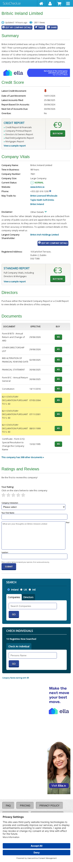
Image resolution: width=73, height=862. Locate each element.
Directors (28, 597)
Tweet (41, 27)
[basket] (59, 3)
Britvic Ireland (37, 204)
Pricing (25, 805)
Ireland (15, 589)
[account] (50, 3)
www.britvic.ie (37, 186)
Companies (14, 597)
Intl (34, 589)
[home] (41, 3)
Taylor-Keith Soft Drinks (42, 199)
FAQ (8, 805)
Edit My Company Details (18, 27)
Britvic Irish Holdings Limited (44, 234)
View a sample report (15, 145)
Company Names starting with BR (15, 678)
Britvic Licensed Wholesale (43, 195)
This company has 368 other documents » (23, 457)
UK (25, 589)
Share (54, 27)
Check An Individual (18, 646)
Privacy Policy (49, 805)
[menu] (68, 3)
